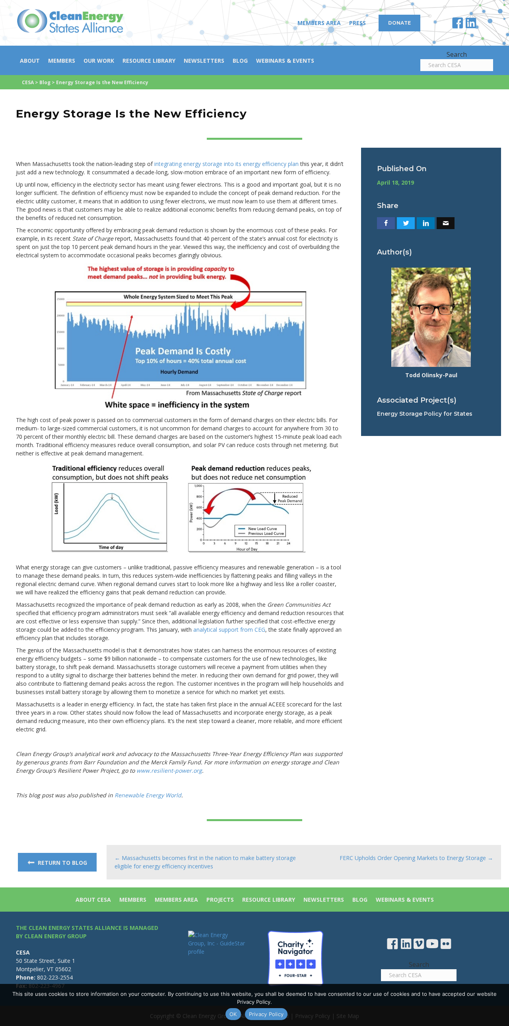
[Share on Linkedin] (426, 223)
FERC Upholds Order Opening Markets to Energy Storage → (416, 858)
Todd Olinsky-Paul (431, 375)
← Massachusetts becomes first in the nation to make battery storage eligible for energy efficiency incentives (205, 862)
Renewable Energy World (148, 795)
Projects (220, 899)
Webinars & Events (285, 60)
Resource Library (148, 60)
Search (457, 54)
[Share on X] (406, 223)
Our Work (99, 60)
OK (233, 1014)
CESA (28, 82)
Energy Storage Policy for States (424, 413)
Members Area (319, 23)
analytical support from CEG (229, 629)
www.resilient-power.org (169, 770)
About (30, 60)
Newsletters (204, 60)
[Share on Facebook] (386, 223)
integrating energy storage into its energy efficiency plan (226, 164)
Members (61, 60)
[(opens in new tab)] (295, 958)
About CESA (93, 899)
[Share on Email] (446, 223)
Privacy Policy (266, 1014)
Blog (240, 60)
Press (357, 23)
